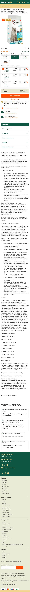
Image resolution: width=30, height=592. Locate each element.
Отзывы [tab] (4, 142)
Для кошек (4, 482)
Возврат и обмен (6, 507)
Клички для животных (7, 514)
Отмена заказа (5, 510)
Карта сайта (4, 525)
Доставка (4, 533)
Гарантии (4, 503)
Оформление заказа (6, 529)
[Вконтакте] (2, 473)
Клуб (3, 542)
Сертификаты (5, 537)
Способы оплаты (6, 505)
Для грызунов (5, 489)
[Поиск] (17, 2)
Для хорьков (5, 491)
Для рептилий (5, 486)
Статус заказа (5, 531)
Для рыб (4, 484)
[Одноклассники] (5, 473)
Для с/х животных (6, 493)
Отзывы (4, 522)
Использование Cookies (7, 527)
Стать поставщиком (6, 538)
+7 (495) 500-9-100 (7, 455)
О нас (3, 551)
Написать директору (9, 467)
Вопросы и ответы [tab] (7, 147)
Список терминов (6, 516)
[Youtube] (8, 473)
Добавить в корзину (15, 95)
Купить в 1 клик (15, 99)
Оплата (3, 535)
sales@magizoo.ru (5, 580)
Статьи (3, 501)
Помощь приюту (6, 524)
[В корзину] (27, 69)
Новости (4, 499)
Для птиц (4, 488)
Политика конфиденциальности (9, 584)
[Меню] (28, 2)
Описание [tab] (5, 124)
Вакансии (4, 555)
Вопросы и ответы (6, 512)
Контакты (4, 557)
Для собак (4, 480)
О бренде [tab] (5, 133)
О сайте (3, 540)
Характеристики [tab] (7, 129)
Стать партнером (6, 553)
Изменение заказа (6, 508)
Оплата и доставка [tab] (7, 138)
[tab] (5, 57)
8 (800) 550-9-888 (6, 459)
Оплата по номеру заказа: (7, 565)
